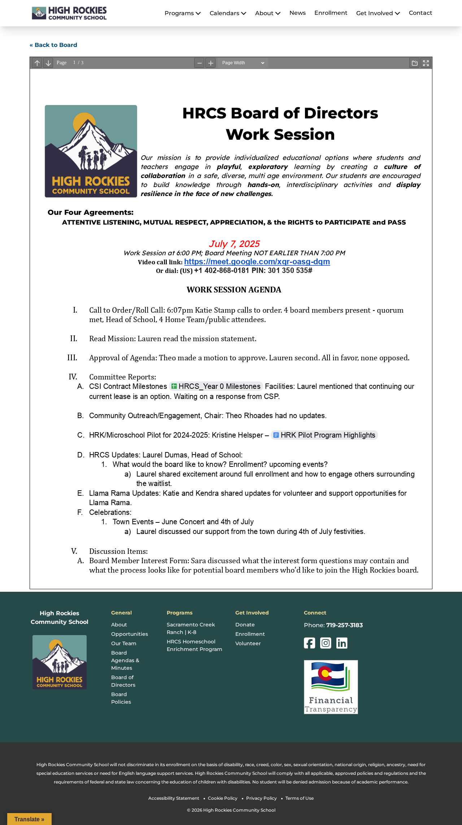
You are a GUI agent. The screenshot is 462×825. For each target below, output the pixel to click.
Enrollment (331, 12)
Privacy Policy (261, 798)
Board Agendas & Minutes (125, 660)
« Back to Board (53, 45)
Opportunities (129, 634)
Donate (245, 624)
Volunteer (248, 643)
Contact (420, 12)
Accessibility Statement (173, 798)
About (119, 624)
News (297, 12)
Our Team (123, 643)
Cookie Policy (222, 798)
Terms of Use (300, 798)
